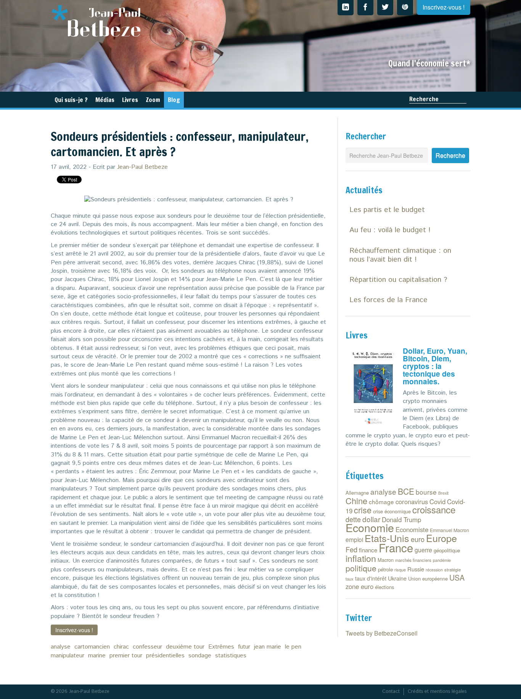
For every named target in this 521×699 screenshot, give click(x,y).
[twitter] (385, 7)
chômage (381, 501)
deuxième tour (185, 646)
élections (384, 587)
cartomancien (92, 646)
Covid (437, 501)
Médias (104, 99)
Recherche (424, 99)
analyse (61, 646)
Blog (174, 99)
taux (350, 579)
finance (368, 550)
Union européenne (428, 578)
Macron (386, 559)
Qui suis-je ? (71, 99)
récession (434, 570)
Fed (351, 549)
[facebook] (365, 7)
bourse (426, 492)
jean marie (267, 646)
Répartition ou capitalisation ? (398, 280)
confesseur (147, 646)
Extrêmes (221, 646)
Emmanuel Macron (449, 530)
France (396, 547)
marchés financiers (413, 560)
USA (457, 577)
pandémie (442, 560)
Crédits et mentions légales (437, 691)
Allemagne (357, 492)
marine (97, 655)
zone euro (359, 586)
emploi (354, 539)
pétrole (385, 569)
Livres (130, 99)
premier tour (125, 655)
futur (244, 646)
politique (361, 568)
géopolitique (447, 550)
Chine (356, 500)
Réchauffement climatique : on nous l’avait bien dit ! (400, 255)
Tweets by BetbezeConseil (382, 633)
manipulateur (67, 655)
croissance (433, 509)
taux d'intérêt (370, 578)
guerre (423, 549)
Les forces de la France (388, 300)
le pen (293, 646)
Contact (391, 691)
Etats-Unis (387, 538)
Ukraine (397, 578)
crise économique (392, 511)
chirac (121, 646)
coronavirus (412, 501)
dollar (371, 519)
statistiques (230, 655)
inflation (361, 558)
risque (400, 569)
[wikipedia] (405, 7)
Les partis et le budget (387, 210)
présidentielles (165, 655)
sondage (199, 655)
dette (353, 519)
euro (418, 539)
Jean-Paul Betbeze (142, 167)
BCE (406, 491)
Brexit (443, 493)
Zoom (153, 99)
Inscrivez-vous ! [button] (74, 630)
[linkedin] (346, 7)
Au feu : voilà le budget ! (390, 230)
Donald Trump (401, 519)
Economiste (412, 529)
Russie (415, 569)
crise (362, 510)
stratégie (452, 569)
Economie (370, 527)
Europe (441, 538)
